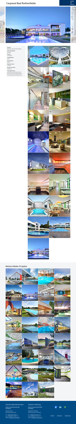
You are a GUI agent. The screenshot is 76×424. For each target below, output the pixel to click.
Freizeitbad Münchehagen (30, 364)
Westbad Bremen (64, 283)
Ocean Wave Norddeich (63, 364)
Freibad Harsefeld (32, 316)
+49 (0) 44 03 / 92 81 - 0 (13, 414)
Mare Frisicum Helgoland (14, 364)
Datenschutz (68, 415)
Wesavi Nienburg (48, 397)
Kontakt (52, 415)
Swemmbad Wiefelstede (30, 380)
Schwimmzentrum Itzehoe (46, 380)
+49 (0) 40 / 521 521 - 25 (35, 414)
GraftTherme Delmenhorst (14, 332)
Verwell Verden (16, 397)
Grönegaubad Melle (31, 332)
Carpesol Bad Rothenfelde (30, 299)
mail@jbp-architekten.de (14, 417)
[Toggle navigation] (74, 8)
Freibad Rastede (48, 316)
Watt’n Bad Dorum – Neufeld (29, 397)
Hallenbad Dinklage (64, 332)
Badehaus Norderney (47, 364)
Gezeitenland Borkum (63, 316)
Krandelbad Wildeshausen (46, 348)
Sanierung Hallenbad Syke (14, 380)
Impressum (59, 415)
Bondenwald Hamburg (47, 283)
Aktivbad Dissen (16, 283)
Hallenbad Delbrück (47, 332)
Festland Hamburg (15, 316)
